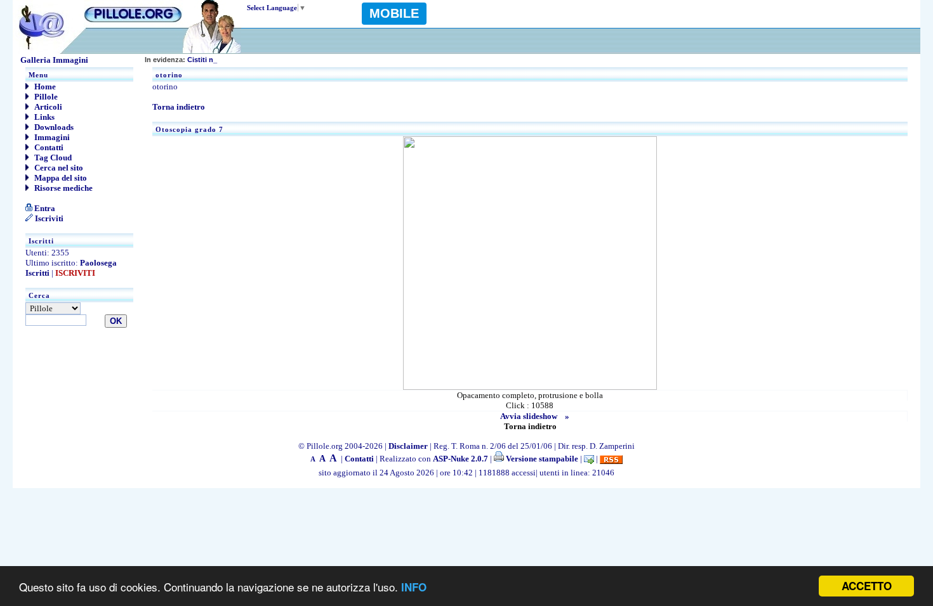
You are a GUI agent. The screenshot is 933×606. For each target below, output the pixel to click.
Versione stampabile (541, 458)
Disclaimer (408, 446)
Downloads (53, 127)
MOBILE (394, 13)
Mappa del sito (59, 178)
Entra (43, 208)
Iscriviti (48, 218)
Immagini (51, 137)
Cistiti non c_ (188, 59)
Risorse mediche (62, 188)
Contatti (47, 147)
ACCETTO (867, 585)
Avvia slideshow (528, 416)
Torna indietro (178, 107)
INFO (414, 587)
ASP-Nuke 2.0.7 (460, 458)
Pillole (45, 96)
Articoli (47, 107)
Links (43, 117)
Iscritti (37, 273)
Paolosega (98, 263)
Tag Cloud (52, 157)
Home (44, 86)
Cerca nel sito (57, 167)
